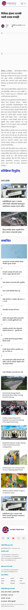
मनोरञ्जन (21, 578)
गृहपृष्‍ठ (2, 578)
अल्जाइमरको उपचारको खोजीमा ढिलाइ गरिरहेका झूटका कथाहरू (13, 262)
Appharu (12, 606)
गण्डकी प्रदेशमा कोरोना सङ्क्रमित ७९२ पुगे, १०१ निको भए (13, 350)
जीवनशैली (12, 583)
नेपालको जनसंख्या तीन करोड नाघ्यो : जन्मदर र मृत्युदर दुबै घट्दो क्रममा (12, 273)
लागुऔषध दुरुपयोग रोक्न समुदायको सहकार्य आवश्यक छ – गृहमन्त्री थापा (12, 329)
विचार (21, 581)
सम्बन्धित (6, 241)
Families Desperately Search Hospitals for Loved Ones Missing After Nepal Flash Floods (13, 420)
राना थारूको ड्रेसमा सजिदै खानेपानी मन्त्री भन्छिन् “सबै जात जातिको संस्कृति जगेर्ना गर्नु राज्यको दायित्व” (13, 362)
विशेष (2, 583)
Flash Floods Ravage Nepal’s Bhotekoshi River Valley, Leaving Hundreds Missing (13, 395)
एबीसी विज (12, 581)
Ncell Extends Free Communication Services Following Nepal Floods (14, 469)
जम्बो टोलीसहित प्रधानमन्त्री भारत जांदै (13, 372)
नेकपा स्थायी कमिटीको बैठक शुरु (11, 291)
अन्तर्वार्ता (12, 578)
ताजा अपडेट (5, 180)
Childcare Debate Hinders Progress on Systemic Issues (14, 492)
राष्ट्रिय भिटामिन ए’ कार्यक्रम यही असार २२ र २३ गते (14, 300)
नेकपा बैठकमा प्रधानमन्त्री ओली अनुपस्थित (14, 282)
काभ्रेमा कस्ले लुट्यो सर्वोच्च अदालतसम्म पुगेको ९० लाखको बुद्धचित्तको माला (13, 319)
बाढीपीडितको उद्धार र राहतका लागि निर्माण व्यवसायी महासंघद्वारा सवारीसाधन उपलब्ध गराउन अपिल (14, 204)
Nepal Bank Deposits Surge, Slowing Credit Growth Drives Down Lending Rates (14, 445)
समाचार (2, 581)
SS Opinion (22, 583)
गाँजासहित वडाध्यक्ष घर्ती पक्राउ (11, 309)
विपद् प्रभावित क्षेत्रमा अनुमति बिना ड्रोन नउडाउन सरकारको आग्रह (13, 231)
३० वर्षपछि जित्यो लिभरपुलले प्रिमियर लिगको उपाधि (13, 340)
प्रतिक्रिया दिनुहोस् (10, 171)
